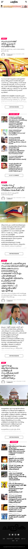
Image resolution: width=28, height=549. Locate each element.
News (13, 540)
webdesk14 (9, 300)
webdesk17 (9, 55)
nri (17, 540)
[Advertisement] (14, 23)
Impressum (17, 538)
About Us (23, 538)
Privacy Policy (10, 538)
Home (4, 538)
